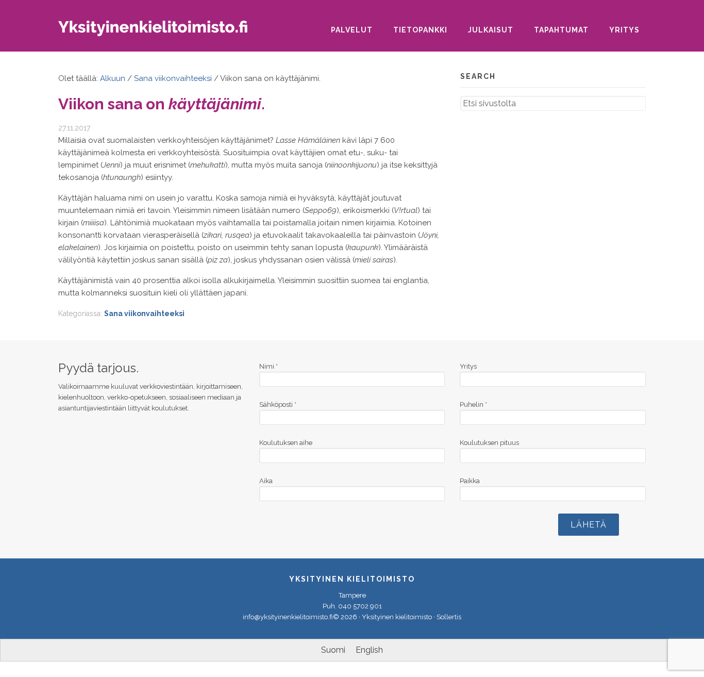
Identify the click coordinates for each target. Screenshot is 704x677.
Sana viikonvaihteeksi (144, 313)
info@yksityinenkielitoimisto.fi (288, 617)
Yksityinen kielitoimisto (161, 32)
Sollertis (449, 617)
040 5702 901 (360, 606)
